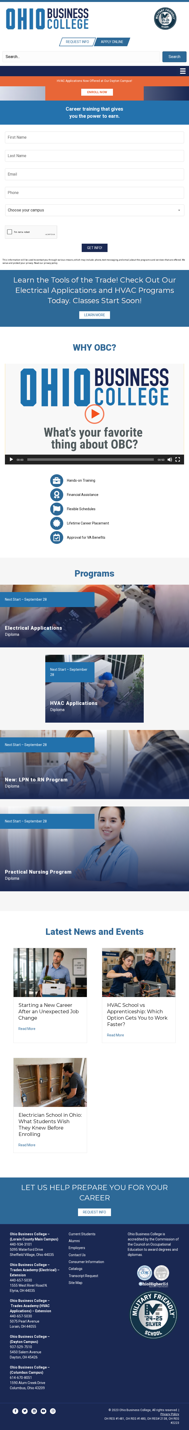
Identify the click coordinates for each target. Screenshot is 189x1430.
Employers (77, 1248)
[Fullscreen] (177, 459)
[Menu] (183, 71)
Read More (26, 1029)
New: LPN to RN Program (36, 780)
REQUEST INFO (94, 1212)
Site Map (75, 1283)
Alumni (74, 1241)
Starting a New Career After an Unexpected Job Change (48, 1011)
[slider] (90, 459)
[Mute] (169, 459)
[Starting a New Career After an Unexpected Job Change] (50, 972)
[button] (174, 56)
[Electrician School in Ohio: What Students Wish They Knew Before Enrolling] (50, 1082)
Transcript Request (83, 1276)
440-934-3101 (21, 1244)
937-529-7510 (21, 1347)
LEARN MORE (94, 315)
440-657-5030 (21, 1280)
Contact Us (77, 1255)
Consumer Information (86, 1262)
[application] (94, 414)
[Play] (11, 459)
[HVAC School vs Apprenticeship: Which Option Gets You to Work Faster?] (138, 972)
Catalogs (75, 1269)
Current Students (82, 1234)
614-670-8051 (21, 1378)
